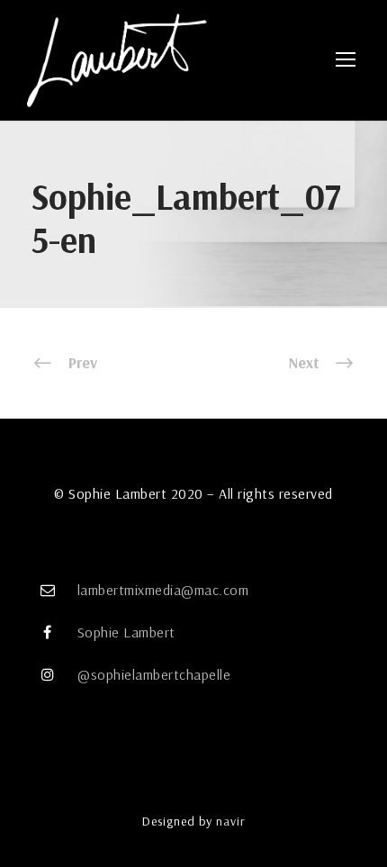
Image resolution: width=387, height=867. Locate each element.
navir (231, 821)
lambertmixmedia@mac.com (163, 590)
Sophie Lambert (126, 632)
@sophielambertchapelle (153, 674)
